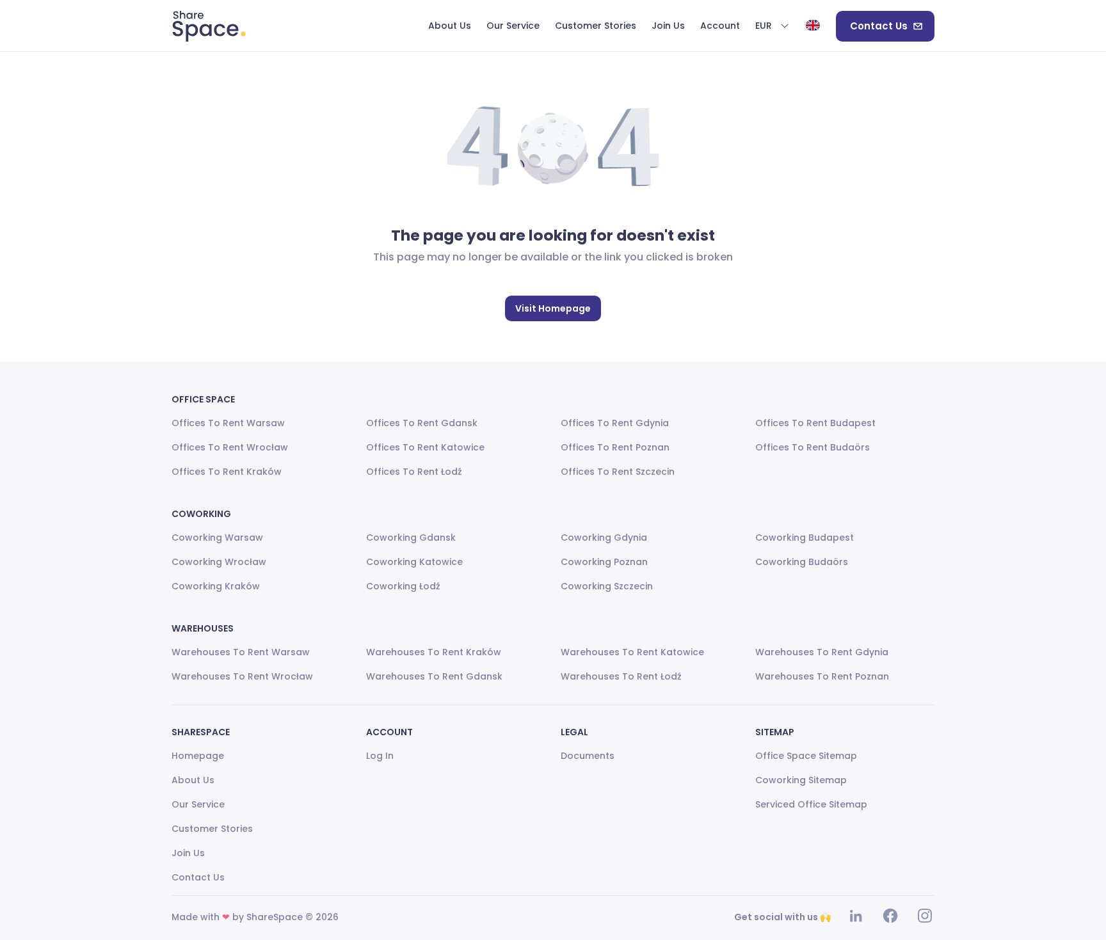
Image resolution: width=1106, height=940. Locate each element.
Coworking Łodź (403, 586)
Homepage (198, 755)
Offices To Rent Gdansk (421, 423)
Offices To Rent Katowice (425, 447)
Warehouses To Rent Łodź (621, 676)
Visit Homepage (553, 308)
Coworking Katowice (414, 561)
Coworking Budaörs (801, 561)
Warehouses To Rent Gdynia (821, 652)
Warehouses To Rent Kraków (433, 652)
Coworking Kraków (216, 586)
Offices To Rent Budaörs (812, 447)
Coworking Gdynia (604, 537)
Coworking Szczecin (607, 586)
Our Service (198, 804)
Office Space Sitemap (806, 755)
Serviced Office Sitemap (811, 804)
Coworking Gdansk (411, 537)
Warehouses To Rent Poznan (822, 676)
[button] (772, 26)
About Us (193, 780)
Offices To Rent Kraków (227, 471)
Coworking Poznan (604, 561)
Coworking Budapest (804, 537)
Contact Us (879, 26)
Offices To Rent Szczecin (618, 471)
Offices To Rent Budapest (815, 423)
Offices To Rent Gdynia (615, 423)
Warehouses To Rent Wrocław (242, 676)
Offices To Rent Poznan (615, 447)
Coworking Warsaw (217, 537)
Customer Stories (212, 828)
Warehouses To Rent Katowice (632, 652)
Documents (587, 755)
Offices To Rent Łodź (414, 471)
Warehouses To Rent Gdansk (434, 676)
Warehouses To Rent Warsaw (241, 652)
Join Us (188, 853)
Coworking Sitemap (801, 780)
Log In (380, 755)
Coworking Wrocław (219, 561)
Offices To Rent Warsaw (228, 423)
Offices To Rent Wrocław (230, 447)
